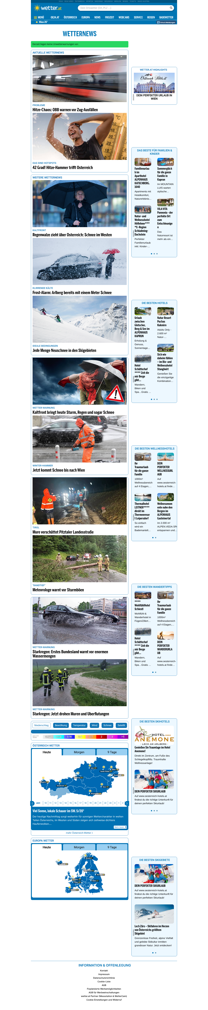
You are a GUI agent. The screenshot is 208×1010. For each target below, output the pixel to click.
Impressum (104, 974)
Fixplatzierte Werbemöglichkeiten (104, 989)
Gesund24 (108, 1)
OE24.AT (55, 17)
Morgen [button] (79, 752)
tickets (133, 1)
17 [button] (80, 803)
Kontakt (104, 970)
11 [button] (50, 803)
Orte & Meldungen (167, 22)
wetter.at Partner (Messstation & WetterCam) (104, 996)
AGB (104, 985)
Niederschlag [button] (41, 725)
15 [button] (70, 803)
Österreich (79, 1)
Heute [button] (47, 752)
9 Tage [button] (112, 752)
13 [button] (60, 803)
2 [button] (122, 803)
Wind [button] (94, 725)
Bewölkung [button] (61, 725)
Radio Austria (143, 1)
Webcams (124, 17)
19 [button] (90, 803)
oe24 (61, 1)
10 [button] (45, 803)
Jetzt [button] (38, 803)
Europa (85, 17)
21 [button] (100, 803)
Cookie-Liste (103, 981)
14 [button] (65, 803)
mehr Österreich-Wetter (78, 832)
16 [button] (75, 803)
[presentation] (32, 803)
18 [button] (85, 803)
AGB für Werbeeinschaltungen (104, 992)
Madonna (99, 1)
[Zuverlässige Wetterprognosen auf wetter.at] (53, 8)
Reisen (125, 1)
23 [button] (110, 803)
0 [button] (114, 803)
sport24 (89, 1)
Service (138, 17)
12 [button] (55, 803)
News (97, 17)
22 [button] (105, 803)
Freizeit (109, 17)
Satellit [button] (121, 725)
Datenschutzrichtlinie (104, 978)
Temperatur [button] (79, 725)
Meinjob (117, 1)
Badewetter (166, 17)
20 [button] (95, 803)
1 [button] (118, 803)
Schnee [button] (107, 725)
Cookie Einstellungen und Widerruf (104, 1000)
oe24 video (68, 1)
